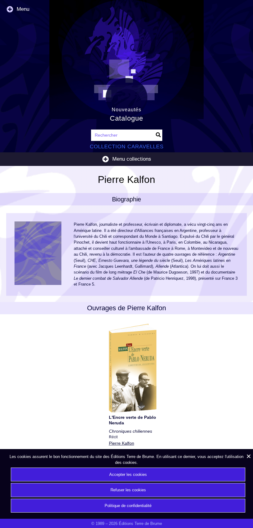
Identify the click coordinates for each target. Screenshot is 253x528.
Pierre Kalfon (121, 443)
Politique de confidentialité (128, 505)
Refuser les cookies (128, 490)
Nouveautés (126, 109)
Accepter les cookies (128, 474)
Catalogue (126, 118)
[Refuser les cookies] (248, 456)
